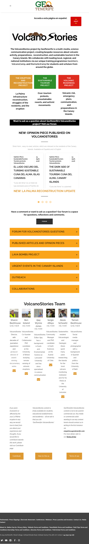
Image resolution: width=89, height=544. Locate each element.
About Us (3, 527)
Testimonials (4, 520)
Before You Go (12, 527)
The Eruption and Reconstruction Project (23, 81)
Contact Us (77, 520)
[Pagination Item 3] (46, 222)
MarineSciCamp (39, 64)
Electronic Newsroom (28, 520)
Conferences (40, 520)
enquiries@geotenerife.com (74, 451)
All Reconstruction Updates (45, 211)
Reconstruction (19, 146)
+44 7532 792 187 (68, 535)
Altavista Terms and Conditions (41, 530)
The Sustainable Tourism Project (45, 81)
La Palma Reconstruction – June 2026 (25, 156)
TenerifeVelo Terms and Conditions (61, 527)
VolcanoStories (19, 148)
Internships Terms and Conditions (18, 530)
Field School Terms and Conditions (63, 530)
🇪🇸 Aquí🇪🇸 (76, 21)
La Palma (17, 144)
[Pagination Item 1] (39, 222)
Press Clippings (14, 520)
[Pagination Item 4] (50, 222)
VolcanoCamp (18, 64)
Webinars (49, 520)
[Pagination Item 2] (42, 222)
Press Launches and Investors (63, 520)
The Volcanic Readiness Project (69, 81)
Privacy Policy (22, 527)
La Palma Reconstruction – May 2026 (60, 156)
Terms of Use (71, 456)
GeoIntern (73, 61)
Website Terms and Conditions (38, 527)
